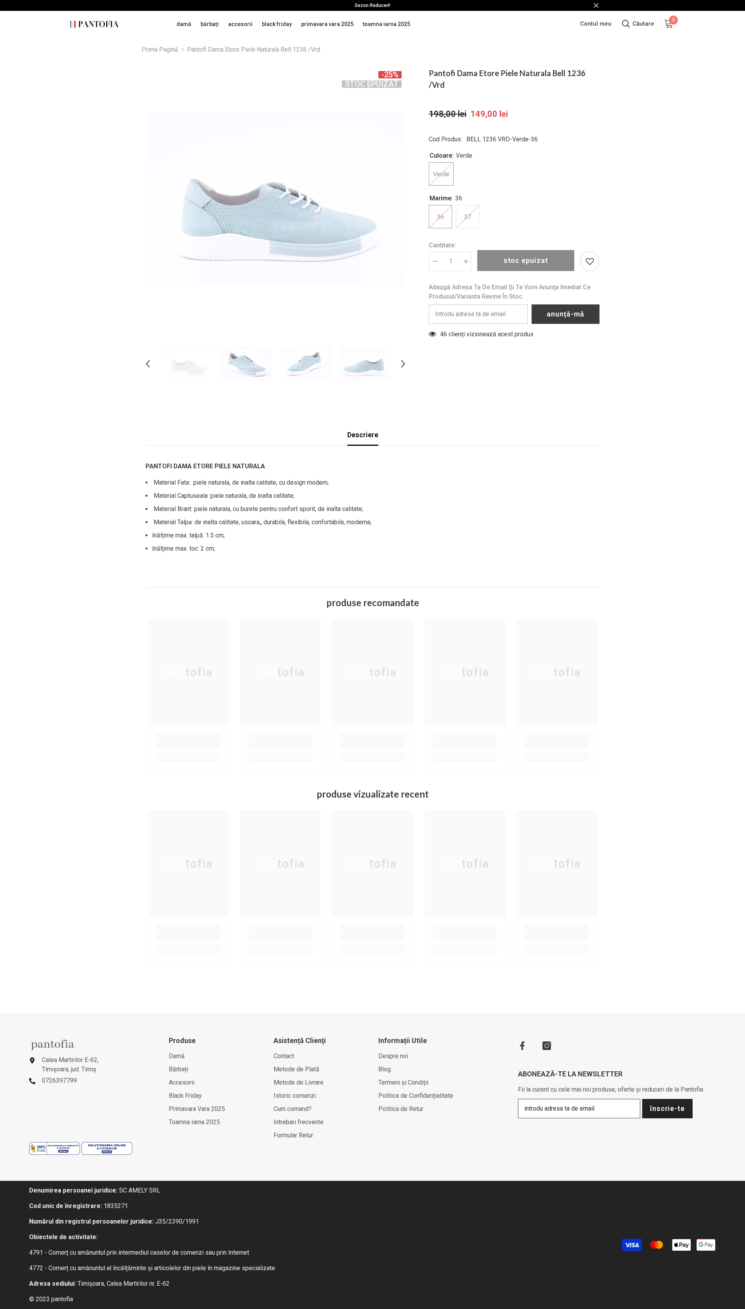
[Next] (403, 364)
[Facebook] (522, 1045)
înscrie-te (667, 1108)
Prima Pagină (160, 49)
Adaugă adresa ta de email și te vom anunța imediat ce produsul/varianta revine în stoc (510, 291)
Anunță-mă (565, 314)
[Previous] (148, 364)
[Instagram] (546, 1045)
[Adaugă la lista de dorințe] (589, 261)
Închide (596, 5)
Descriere (362, 435)
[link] (188, 741)
